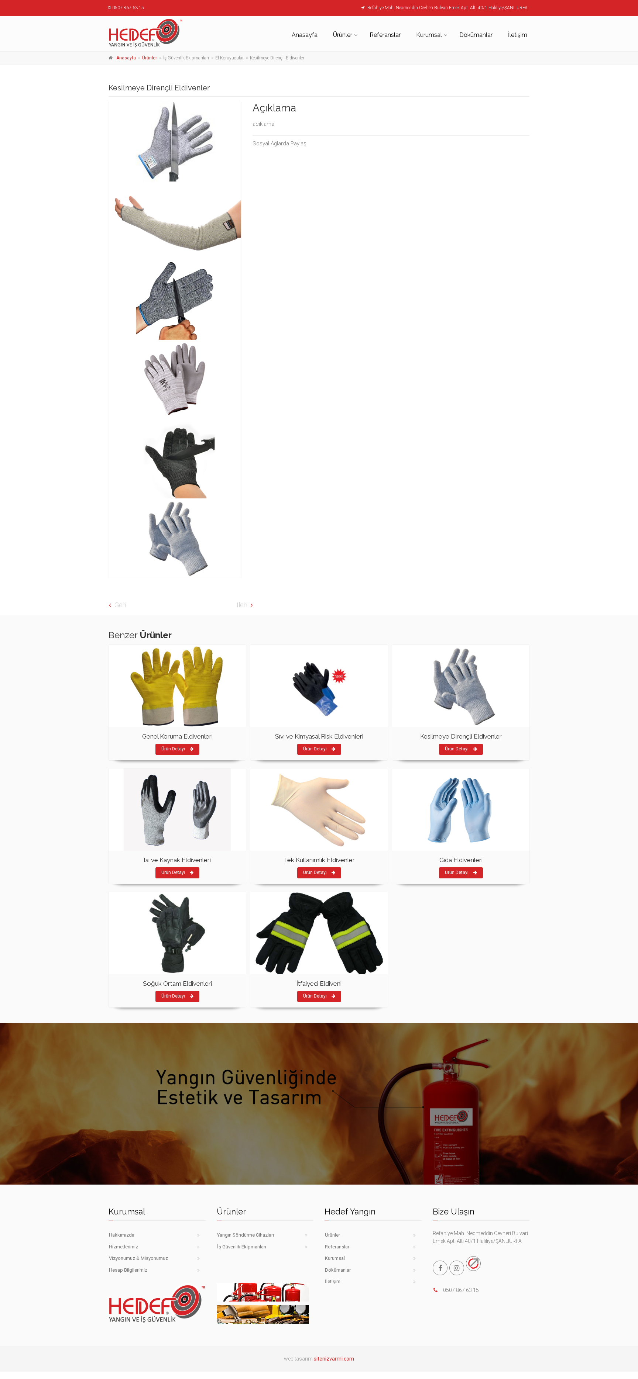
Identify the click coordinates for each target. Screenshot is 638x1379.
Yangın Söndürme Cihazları (245, 1235)
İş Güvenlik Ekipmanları (241, 1247)
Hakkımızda (121, 1235)
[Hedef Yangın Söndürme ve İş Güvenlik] (175, 142)
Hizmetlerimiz (123, 1247)
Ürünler (342, 34)
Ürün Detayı (173, 748)
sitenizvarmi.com (334, 1359)
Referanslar (385, 34)
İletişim (517, 34)
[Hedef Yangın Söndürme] (157, 32)
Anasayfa (305, 34)
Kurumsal (429, 34)
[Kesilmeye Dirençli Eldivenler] (175, 538)
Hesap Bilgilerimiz (128, 1270)
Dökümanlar (476, 34)
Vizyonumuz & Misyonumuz (138, 1258)
